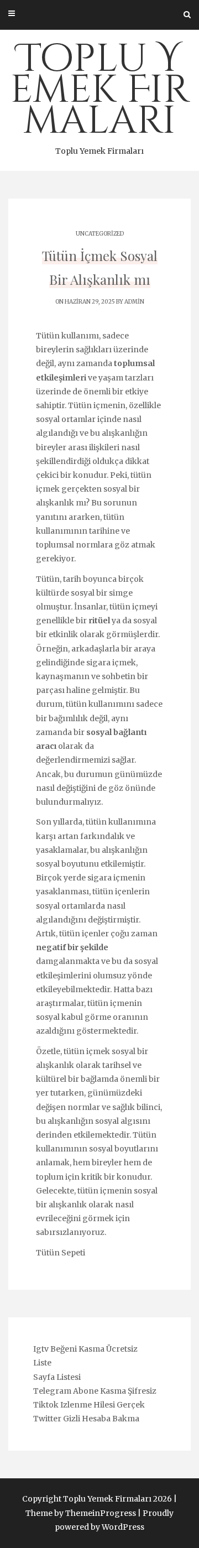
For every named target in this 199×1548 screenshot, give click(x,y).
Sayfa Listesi (57, 1377)
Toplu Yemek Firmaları (100, 94)
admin (134, 301)
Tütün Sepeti (60, 1253)
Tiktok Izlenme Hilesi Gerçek (89, 1405)
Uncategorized (100, 233)
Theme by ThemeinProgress (80, 1513)
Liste (42, 1363)
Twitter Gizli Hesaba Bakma (86, 1419)
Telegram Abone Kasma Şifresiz (94, 1391)
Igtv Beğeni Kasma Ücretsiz (85, 1349)
